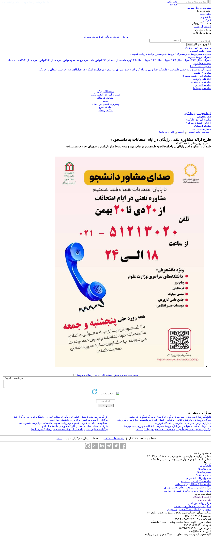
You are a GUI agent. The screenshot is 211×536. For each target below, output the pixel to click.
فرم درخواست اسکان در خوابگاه (91, 69)
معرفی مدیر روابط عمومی (197, 54)
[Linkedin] (102, 446)
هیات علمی (205, 14)
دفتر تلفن (172, 1)
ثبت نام (189, 47)
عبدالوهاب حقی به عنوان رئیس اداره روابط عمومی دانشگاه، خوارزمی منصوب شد (63, 423)
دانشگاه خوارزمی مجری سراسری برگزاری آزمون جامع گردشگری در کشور (170, 416)
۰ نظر (58, 438)
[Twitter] (116, 446)
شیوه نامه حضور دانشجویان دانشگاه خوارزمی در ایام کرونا (165, 69)
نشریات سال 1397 (161, 60)
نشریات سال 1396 (181, 60)
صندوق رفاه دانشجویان (198, 478)
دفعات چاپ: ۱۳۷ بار (113, 438)
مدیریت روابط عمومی (199, 7)
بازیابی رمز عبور (202, 47)
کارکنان (207, 20)
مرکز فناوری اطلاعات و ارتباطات (192, 506)
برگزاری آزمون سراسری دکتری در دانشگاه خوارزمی (79, 419)
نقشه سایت (204, 500)
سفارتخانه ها (204, 471)
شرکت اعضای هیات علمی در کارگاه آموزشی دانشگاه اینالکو (75, 426)
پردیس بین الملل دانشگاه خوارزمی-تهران (189, 509)
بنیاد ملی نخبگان (202, 475)
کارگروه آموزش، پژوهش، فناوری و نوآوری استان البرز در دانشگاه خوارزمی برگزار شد (61, 416)
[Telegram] (109, 446)
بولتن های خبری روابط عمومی (85, 60)
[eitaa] (88, 446)
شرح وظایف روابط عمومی (145, 54)
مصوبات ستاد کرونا (200, 66)
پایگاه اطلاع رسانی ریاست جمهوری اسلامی (187, 490)
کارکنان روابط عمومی (171, 54)
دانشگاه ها (205, 465)
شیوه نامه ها (204, 69)
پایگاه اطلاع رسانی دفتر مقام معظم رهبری (187, 487)
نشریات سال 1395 (201, 60)
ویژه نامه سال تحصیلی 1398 (116, 60)
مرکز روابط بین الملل (199, 503)
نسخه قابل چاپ (103, 375)
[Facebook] (123, 446)
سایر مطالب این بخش (125, 375)
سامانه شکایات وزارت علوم (196, 481)
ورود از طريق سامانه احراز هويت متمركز (105, 36)
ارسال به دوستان (83, 375)
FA (175, 4)
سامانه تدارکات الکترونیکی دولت (193, 484)
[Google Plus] (95, 446)
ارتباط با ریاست (202, 26)
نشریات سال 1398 (141, 60)
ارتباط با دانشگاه (202, 497)
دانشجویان (205, 17)
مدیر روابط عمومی (200, 50)
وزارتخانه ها (204, 468)
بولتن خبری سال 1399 (33, 60)
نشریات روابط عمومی (199, 57)
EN (171, 4)
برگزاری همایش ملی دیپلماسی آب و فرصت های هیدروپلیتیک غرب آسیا (173, 429)
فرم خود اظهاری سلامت (121, 69)
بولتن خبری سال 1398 (57, 60)
